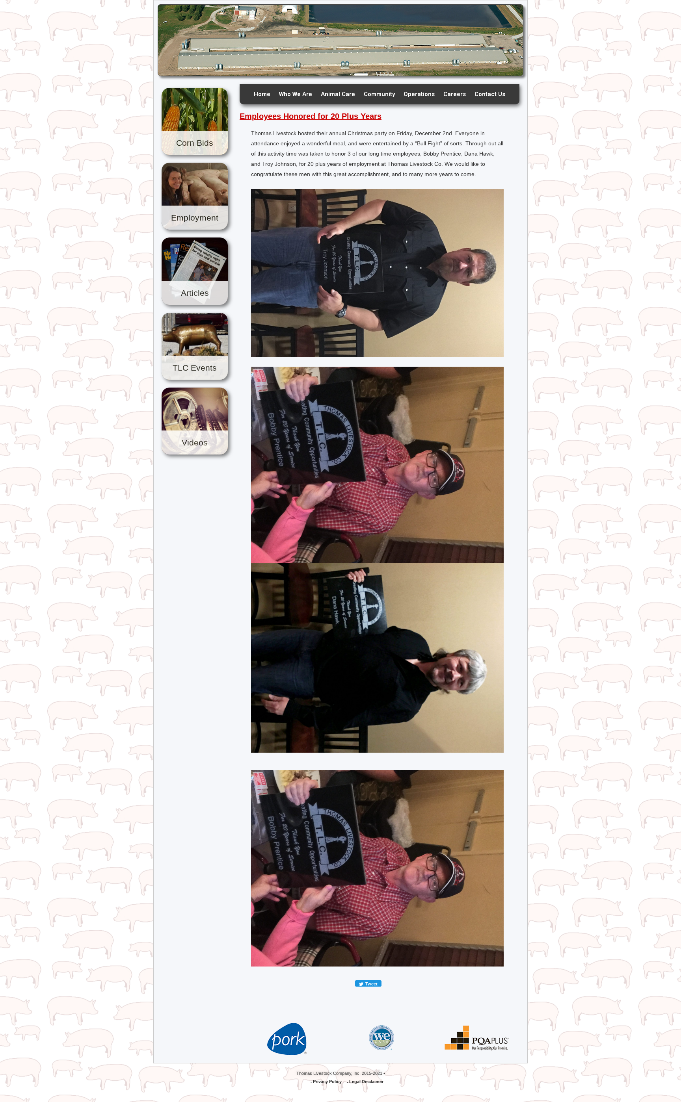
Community (379, 94)
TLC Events (195, 367)
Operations (419, 94)
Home (262, 94)
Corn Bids (194, 142)
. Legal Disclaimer (365, 1081)
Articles (195, 292)
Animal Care (338, 94)
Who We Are (295, 94)
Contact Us (489, 94)
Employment (194, 217)
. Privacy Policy (326, 1081)
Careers (454, 94)
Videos (195, 442)
